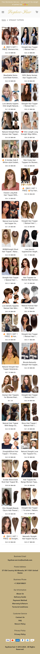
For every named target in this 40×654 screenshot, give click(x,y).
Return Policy (20, 624)
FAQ (20, 620)
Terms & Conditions (20, 607)
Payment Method (20, 600)
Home (4, 20)
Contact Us (20, 617)
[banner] (19, 12)
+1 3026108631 (20, 583)
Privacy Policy (20, 634)
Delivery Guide (20, 597)
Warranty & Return (20, 603)
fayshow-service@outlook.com (20, 560)
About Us (20, 594)
